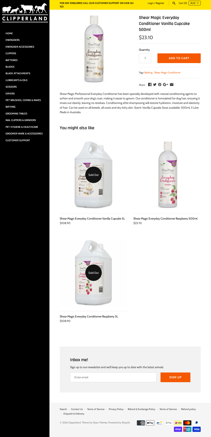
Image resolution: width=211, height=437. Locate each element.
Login (151, 3)
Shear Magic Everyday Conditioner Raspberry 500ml (165, 218)
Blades (10, 66)
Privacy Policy (116, 409)
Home (9, 33)
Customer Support (18, 140)
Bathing (10, 106)
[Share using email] (172, 84)
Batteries (12, 60)
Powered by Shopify (119, 422)
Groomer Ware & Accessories (24, 133)
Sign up (175, 377)
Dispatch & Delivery (73, 413)
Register (160, 3)
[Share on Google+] (165, 84)
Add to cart (179, 58)
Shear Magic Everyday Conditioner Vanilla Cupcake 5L (92, 218)
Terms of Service (95, 409)
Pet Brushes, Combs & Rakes (23, 100)
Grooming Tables (16, 113)
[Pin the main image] (159, 84)
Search (63, 409)
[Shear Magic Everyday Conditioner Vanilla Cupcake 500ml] (94, 49)
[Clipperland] (24, 13)
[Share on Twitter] (154, 84)
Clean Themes (100, 422)
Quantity (144, 50)
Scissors (11, 86)
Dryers (10, 93)
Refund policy (188, 409)
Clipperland (74, 422)
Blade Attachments (18, 73)
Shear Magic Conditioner (167, 72)
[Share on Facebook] (149, 84)
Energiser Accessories (20, 46)
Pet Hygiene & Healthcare (22, 127)
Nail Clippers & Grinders (21, 120)
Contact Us (77, 409)
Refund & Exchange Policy (141, 409)
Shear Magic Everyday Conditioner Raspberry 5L (89, 316)
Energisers (13, 40)
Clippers (11, 53)
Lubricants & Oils (16, 80)
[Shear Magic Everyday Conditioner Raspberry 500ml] (167, 175)
